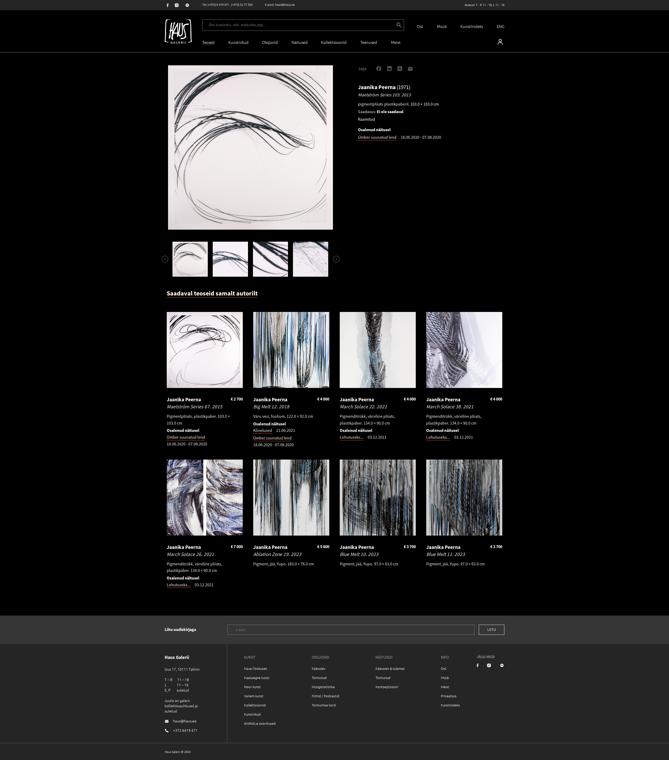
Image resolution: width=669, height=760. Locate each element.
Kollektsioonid (334, 42)
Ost (420, 26)
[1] (190, 259)
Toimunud (319, 677)
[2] (230, 259)
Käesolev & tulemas (390, 668)
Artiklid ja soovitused (260, 723)
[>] (334, 259)
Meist (445, 686)
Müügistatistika (323, 686)
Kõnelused (262, 430)
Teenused (368, 42)
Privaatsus (449, 695)
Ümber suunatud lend (377, 137)
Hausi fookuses (255, 668)
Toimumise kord (324, 705)
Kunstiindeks (471, 26)
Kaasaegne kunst (256, 677)
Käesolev (318, 668)
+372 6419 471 (185, 730)
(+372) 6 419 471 (218, 5)
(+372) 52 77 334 (241, 5)
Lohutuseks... (352, 437)
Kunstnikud (238, 42)
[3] (270, 259)
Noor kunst (252, 686)
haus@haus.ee (285, 5)
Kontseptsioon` (387, 686)
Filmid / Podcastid (325, 695)
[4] (311, 259)
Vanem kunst (253, 695)
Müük (442, 26)
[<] (163, 259)
